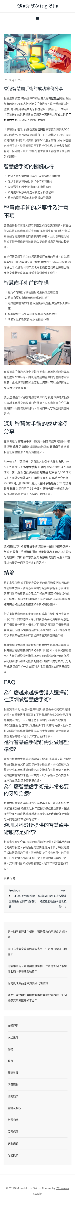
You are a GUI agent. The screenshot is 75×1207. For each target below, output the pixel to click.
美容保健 (9, 878)
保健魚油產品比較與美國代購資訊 (28, 983)
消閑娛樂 (13, 1096)
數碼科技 (13, 1073)
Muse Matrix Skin (37, 6)
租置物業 (13, 1120)
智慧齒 (55, 98)
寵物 (10, 1049)
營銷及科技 (14, 1108)
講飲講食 (13, 1143)
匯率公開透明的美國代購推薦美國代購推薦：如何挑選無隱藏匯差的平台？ (37, 997)
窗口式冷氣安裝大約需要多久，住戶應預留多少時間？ (37, 951)
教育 (10, 1061)
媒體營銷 (13, 1026)
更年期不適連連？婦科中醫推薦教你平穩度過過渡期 (37, 934)
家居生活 (13, 1037)
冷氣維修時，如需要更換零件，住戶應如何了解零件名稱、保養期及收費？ (37, 968)
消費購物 (13, 1084)
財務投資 (13, 1155)
